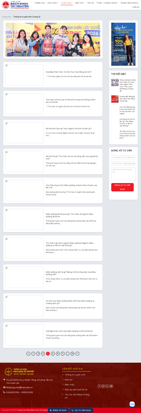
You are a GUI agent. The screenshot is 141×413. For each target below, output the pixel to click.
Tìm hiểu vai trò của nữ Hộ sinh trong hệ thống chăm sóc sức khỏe (71, 101)
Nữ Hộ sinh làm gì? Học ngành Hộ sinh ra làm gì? (68, 128)
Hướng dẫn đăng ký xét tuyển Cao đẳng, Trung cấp (127, 98)
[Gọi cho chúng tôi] (107, 386)
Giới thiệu (52, 3)
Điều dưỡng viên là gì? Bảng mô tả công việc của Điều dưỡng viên (71, 273)
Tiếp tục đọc (53, 50)
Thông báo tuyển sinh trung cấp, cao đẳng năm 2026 (53, 38)
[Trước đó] (28, 354)
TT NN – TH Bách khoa (106, 3)
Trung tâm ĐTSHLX (129, 3)
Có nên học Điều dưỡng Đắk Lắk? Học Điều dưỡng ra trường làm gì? (70, 302)
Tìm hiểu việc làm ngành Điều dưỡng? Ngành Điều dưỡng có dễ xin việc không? (70, 244)
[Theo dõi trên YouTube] (111, 386)
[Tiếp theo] (77, 354)
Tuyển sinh (66, 3)
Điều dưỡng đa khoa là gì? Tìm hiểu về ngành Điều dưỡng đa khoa (69, 215)
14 (72, 354)
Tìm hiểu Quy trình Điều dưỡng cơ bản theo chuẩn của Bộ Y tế (71, 186)
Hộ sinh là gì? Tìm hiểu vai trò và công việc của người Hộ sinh (72, 157)
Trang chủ (40, 3)
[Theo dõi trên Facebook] (99, 386)
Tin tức (90, 3)
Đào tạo (79, 3)
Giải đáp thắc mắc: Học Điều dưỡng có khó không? (69, 331)
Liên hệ (135, 7)
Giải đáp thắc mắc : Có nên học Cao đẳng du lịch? (68, 72)
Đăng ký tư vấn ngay (122, 187)
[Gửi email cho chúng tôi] (103, 386)
